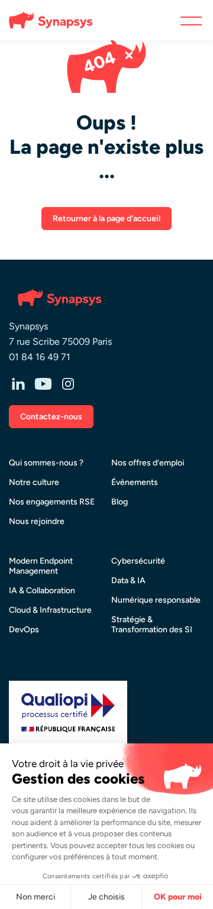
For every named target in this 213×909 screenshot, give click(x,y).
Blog (119, 502)
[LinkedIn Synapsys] (18, 385)
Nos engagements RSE (52, 502)
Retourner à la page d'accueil (106, 218)
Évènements (134, 482)
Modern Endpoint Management (41, 566)
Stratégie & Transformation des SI (151, 624)
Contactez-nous (51, 417)
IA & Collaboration (42, 590)
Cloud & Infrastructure (50, 610)
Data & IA (128, 580)
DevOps (24, 630)
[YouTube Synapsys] (43, 385)
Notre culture (34, 482)
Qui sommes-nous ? (46, 463)
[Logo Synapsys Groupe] (46, 20)
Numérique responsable (156, 600)
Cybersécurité (138, 561)
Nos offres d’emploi (147, 463)
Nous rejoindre (36, 521)
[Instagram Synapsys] (68, 385)
